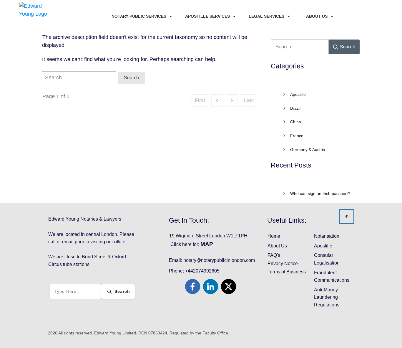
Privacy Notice (283, 263)
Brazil (295, 108)
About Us (277, 245)
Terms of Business (287, 271)
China (295, 121)
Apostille (298, 94)
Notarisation (326, 236)
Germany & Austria (307, 149)
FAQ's (274, 255)
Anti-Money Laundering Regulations (326, 297)
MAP (206, 244)
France (296, 135)
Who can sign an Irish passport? (320, 193)
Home (274, 236)
